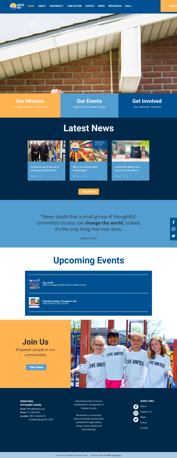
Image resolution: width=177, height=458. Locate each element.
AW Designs (116, 455)
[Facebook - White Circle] (135, 406)
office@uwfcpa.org (35, 408)
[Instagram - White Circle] (135, 413)
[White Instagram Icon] (173, 229)
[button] (56, 285)
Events (143, 422)
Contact (144, 428)
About (143, 406)
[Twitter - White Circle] (135, 419)
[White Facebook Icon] (173, 222)
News (143, 417)
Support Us (146, 411)
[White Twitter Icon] (173, 236)
